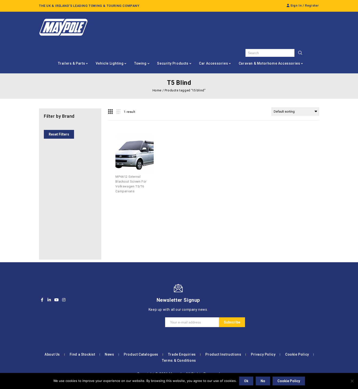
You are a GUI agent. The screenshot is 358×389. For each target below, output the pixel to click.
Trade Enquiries (182, 354)
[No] (351, 381)
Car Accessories (213, 63)
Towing (140, 63)
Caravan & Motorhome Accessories (269, 63)
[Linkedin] (49, 299)
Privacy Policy (263, 354)
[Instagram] (64, 299)
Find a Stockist (82, 354)
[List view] (118, 111)
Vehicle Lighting (110, 63)
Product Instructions (223, 354)
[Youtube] (56, 299)
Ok (246, 381)
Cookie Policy (297, 354)
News (109, 354)
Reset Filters (59, 134)
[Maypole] (63, 27)
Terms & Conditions (179, 360)
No (263, 381)
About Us (52, 354)
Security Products (172, 63)
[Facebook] (42, 299)
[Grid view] (110, 111)
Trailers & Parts (71, 63)
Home (156, 90)
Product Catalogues (141, 354)
